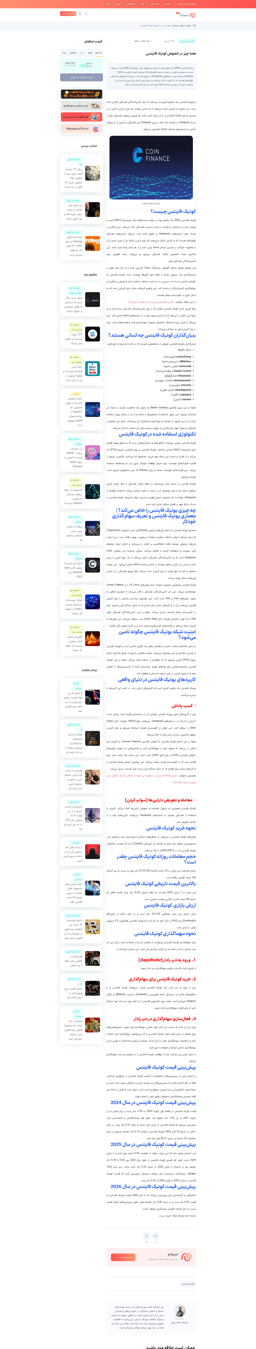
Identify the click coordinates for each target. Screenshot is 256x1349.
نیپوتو (162, 1216)
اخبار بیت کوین (73, 200)
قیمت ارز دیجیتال (68, 13)
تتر (176, 850)
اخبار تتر (76, 842)
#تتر (142, 4)
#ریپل (118, 4)
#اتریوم (167, 4)
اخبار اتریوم (74, 802)
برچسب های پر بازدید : (186, 4)
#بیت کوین (154, 4)
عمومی (76, 393)
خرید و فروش (82, 77)
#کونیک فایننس (187, 1284)
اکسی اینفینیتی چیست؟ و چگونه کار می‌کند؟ (150, 302)
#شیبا (108, 4)
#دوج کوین (130, 4)
